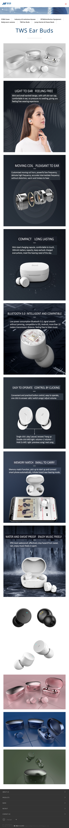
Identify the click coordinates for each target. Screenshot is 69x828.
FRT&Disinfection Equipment (51, 19)
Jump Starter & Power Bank (44, 22)
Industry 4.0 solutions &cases (25, 19)
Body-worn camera (8, 22)
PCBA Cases (5, 19)
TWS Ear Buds (25, 22)
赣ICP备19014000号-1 (19, 826)
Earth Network (8, 824)
